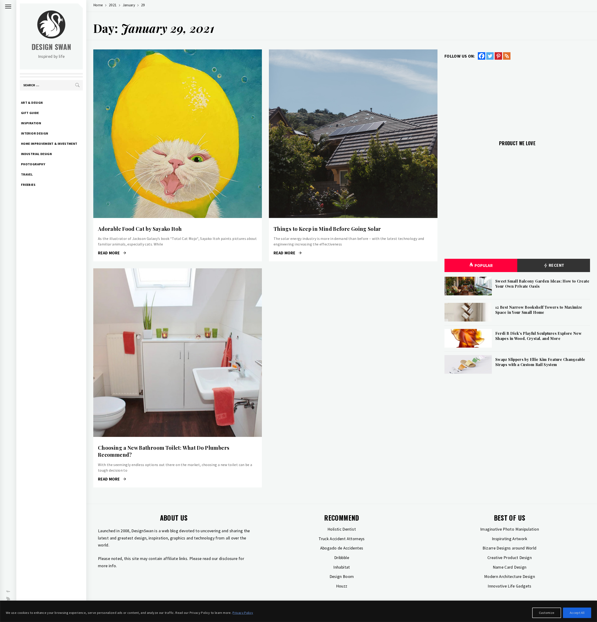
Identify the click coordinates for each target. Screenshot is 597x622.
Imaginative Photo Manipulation (509, 529)
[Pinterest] (498, 56)
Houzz (341, 586)
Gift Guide (30, 113)
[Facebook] (481, 56)
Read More (177, 134)
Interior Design (34, 133)
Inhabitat (341, 567)
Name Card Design (510, 567)
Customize (547, 613)
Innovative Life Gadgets (509, 586)
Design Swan (51, 46)
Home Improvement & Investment (49, 144)
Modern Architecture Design (509, 576)
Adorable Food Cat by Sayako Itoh (140, 228)
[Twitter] (490, 56)
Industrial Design (36, 154)
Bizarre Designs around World (509, 548)
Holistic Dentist (341, 529)
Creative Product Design (509, 557)
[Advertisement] (517, 97)
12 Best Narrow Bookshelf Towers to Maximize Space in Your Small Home (538, 310)
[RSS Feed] (506, 56)
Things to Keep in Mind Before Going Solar (327, 228)
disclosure (228, 558)
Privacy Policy (243, 613)
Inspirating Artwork (509, 538)
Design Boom (342, 576)
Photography (33, 164)
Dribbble (341, 557)
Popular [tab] (484, 265)
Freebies (28, 185)
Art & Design (32, 102)
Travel (27, 174)
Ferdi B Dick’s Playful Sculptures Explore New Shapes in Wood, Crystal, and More (538, 336)
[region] (298, 611)
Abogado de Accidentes (341, 548)
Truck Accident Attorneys (342, 538)
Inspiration (31, 123)
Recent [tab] (556, 265)
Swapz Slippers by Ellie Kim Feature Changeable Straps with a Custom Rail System (540, 362)
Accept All (577, 613)
